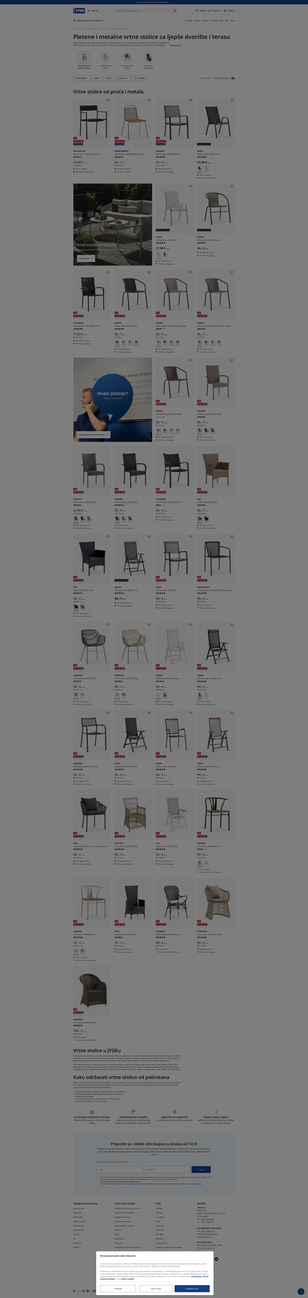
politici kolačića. (128, 1279)
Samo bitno (156, 1289)
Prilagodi (118, 1289)
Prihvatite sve (192, 1289)
